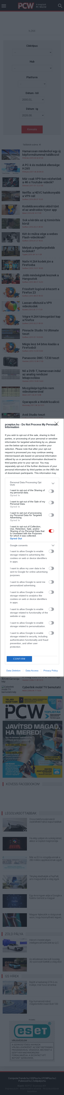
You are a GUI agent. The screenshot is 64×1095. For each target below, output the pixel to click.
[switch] (51, 491)
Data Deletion (13, 670)
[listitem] (32, 483)
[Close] (57, 425)
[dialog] (32, 547)
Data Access (32, 670)
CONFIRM (19, 659)
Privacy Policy (50, 670)
